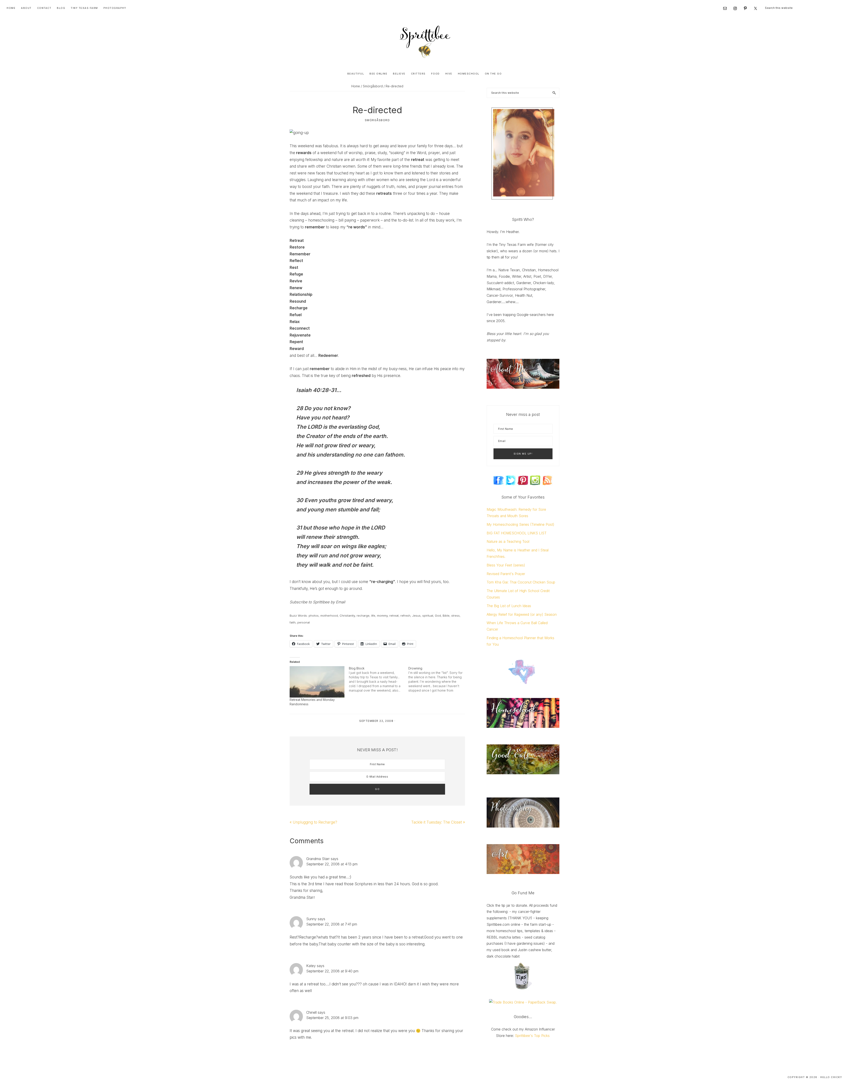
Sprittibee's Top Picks (532, 1035)
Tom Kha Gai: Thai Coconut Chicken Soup (521, 582)
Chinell (311, 1012)
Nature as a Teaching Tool (508, 541)
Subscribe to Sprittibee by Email (317, 602)
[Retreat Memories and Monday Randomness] (317, 682)
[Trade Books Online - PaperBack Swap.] (523, 1002)
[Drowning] (438, 679)
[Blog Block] (378, 679)
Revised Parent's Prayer (506, 574)
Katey (311, 966)
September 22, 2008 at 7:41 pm (331, 924)
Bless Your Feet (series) (506, 565)
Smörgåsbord (377, 120)
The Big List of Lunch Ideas (509, 606)
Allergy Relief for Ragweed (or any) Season (522, 614)
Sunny (311, 919)
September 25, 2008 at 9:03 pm (332, 1017)
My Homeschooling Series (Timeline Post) (520, 524)
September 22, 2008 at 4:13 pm (332, 864)
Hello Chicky (831, 1077)
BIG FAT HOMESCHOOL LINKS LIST (517, 533)
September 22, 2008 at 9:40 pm (332, 971)
